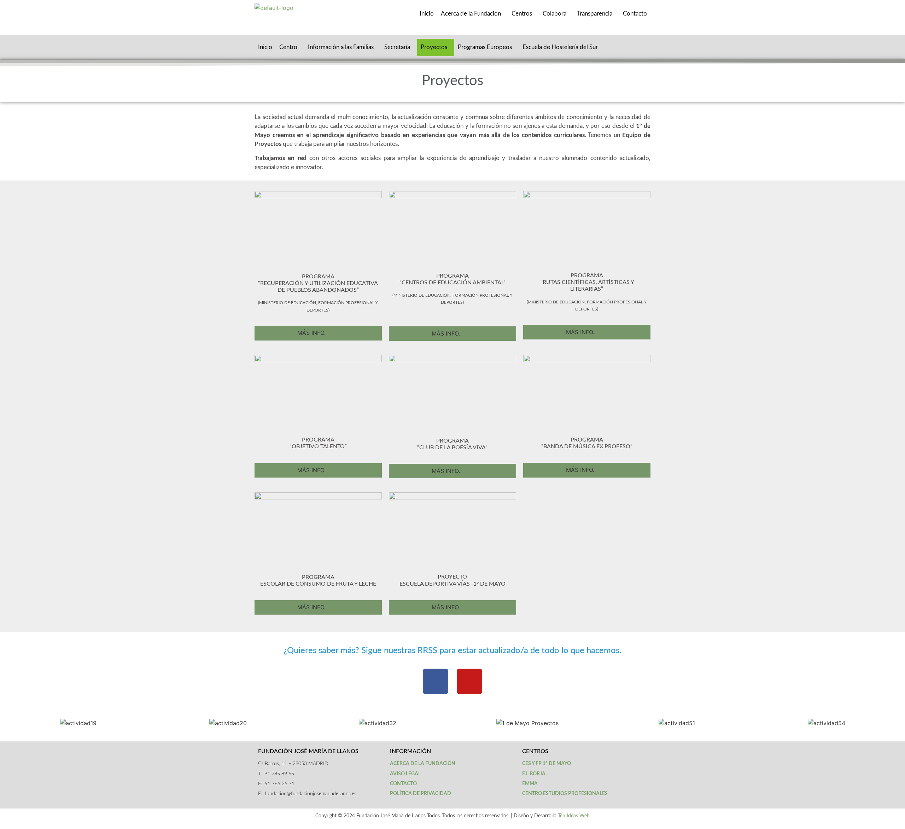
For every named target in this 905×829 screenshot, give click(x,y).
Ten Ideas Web (574, 815)
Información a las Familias (341, 47)
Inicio (427, 14)
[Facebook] (435, 681)
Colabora (554, 14)
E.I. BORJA (533, 773)
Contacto (635, 14)
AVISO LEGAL (405, 773)
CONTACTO (403, 783)
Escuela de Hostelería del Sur (560, 47)
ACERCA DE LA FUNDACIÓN (422, 763)
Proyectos (434, 47)
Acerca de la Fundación (471, 14)
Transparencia (594, 14)
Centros (522, 14)
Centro (288, 47)
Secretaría (397, 47)
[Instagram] (469, 681)
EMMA (530, 783)
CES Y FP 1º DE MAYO (546, 763)
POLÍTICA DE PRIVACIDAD (420, 793)
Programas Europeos (485, 47)
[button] (10, 723)
